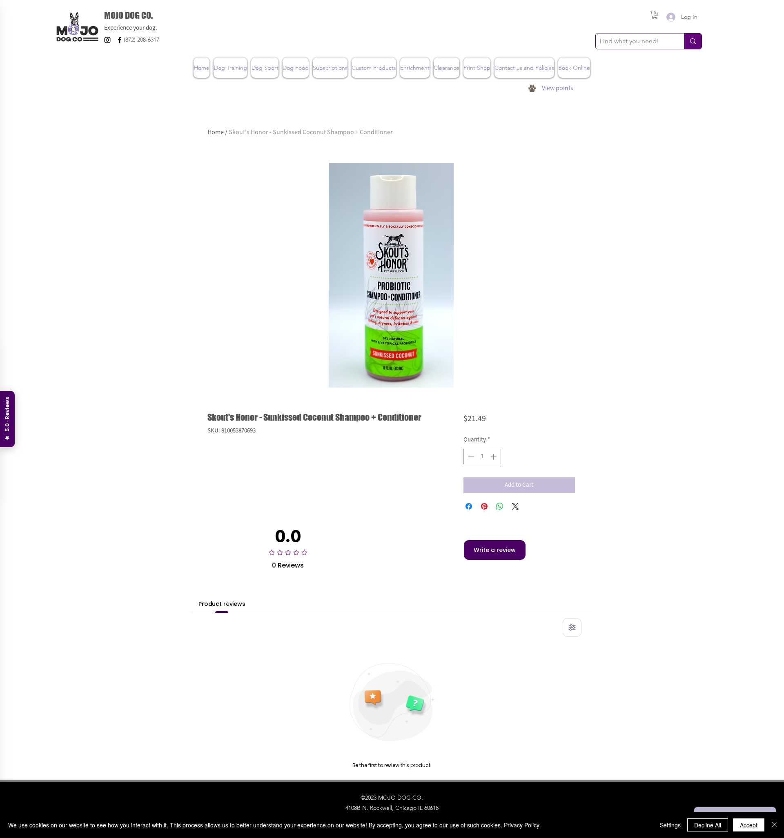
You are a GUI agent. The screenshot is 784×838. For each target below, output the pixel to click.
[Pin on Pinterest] (484, 506)
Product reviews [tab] (221, 604)
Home (215, 132)
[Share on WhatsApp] (500, 506)
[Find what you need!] (693, 41)
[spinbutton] (482, 456)
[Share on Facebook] (469, 506)
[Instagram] (107, 40)
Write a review (495, 550)
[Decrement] (470, 456)
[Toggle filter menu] (572, 627)
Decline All (707, 825)
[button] (654, 15)
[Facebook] (120, 40)
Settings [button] (670, 825)
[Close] (774, 824)
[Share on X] (515, 506)
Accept (748, 825)
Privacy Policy (521, 825)
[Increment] (494, 456)
